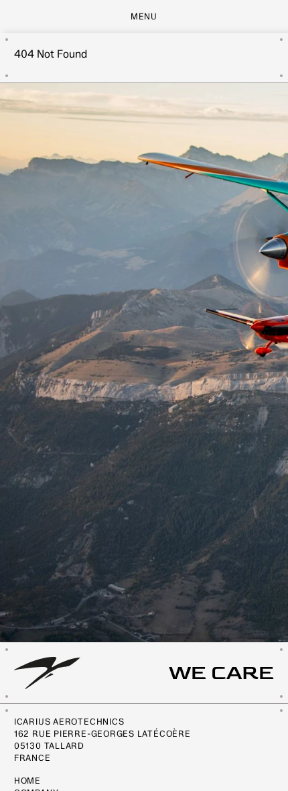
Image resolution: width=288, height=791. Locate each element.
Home (27, 781)
